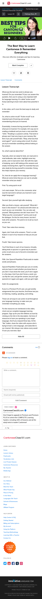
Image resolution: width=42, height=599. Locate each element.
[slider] (33, 38)
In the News (7, 495)
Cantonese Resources (10, 465)
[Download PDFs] (28, 73)
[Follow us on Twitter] (5, 563)
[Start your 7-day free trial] (9, 547)
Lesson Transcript (6, 80)
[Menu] (3, 3)
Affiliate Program (8, 507)
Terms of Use (26, 589)
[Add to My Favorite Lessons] (14, 73)
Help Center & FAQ (9, 517)
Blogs (5, 504)
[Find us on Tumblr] (17, 563)
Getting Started (8, 520)
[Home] (19, 5)
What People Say (9, 489)
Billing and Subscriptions (11, 523)
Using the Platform (9, 529)
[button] (39, 3)
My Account (7, 526)
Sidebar (31, 14)
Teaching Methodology (10, 532)
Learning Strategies (18, 9)
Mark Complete (18, 65)
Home (5, 450)
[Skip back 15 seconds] (4, 38)
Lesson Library (6, 9)
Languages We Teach (10, 498)
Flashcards (7, 456)
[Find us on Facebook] (13, 563)
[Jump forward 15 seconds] (15, 38)
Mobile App (7, 471)
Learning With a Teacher (11, 535)
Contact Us (7, 538)
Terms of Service (25, 595)
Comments (18, 80)
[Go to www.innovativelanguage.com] (21, 580)
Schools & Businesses (10, 501)
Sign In (10, 357)
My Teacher (7, 468)
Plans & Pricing (8, 492)
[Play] (9, 38)
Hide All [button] (21, 336)
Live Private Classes (10, 462)
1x (22, 38)
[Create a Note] (21, 73)
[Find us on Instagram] (21, 563)
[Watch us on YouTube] (9, 563)
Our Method (7, 481)
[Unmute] (29, 38)
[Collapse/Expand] (21, 347)
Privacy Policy (16, 589)
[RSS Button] (3, 352)
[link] (3, 14)
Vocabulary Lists (8, 459)
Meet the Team (8, 487)
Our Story (6, 484)
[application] (21, 29)
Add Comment (21, 400)
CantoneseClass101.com (26, 586)
